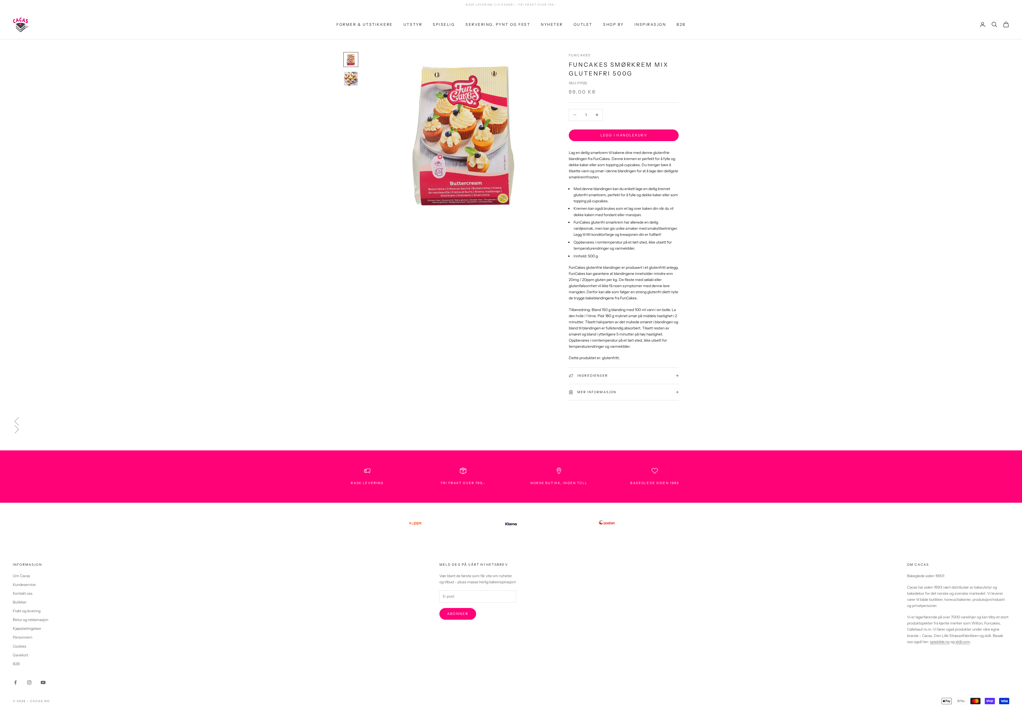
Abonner (457, 613)
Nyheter (552, 24)
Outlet (583, 24)
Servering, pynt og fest (497, 24)
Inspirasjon (650, 24)
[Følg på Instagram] (29, 682)
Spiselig (444, 24)
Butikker (20, 602)
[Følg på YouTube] (43, 682)
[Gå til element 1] (350, 59)
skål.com (962, 641)
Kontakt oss (22, 593)
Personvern (22, 637)
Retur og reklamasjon (30, 619)
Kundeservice (24, 584)
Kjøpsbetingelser (27, 628)
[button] (511, 421)
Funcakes (580, 55)
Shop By (613, 24)
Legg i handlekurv (623, 135)
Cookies (19, 646)
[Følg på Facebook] (15, 682)
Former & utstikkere (364, 24)
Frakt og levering (26, 611)
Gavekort (20, 655)
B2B (681, 24)
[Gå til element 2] (350, 78)
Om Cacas (21, 575)
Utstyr (412, 24)
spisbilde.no (940, 641)
